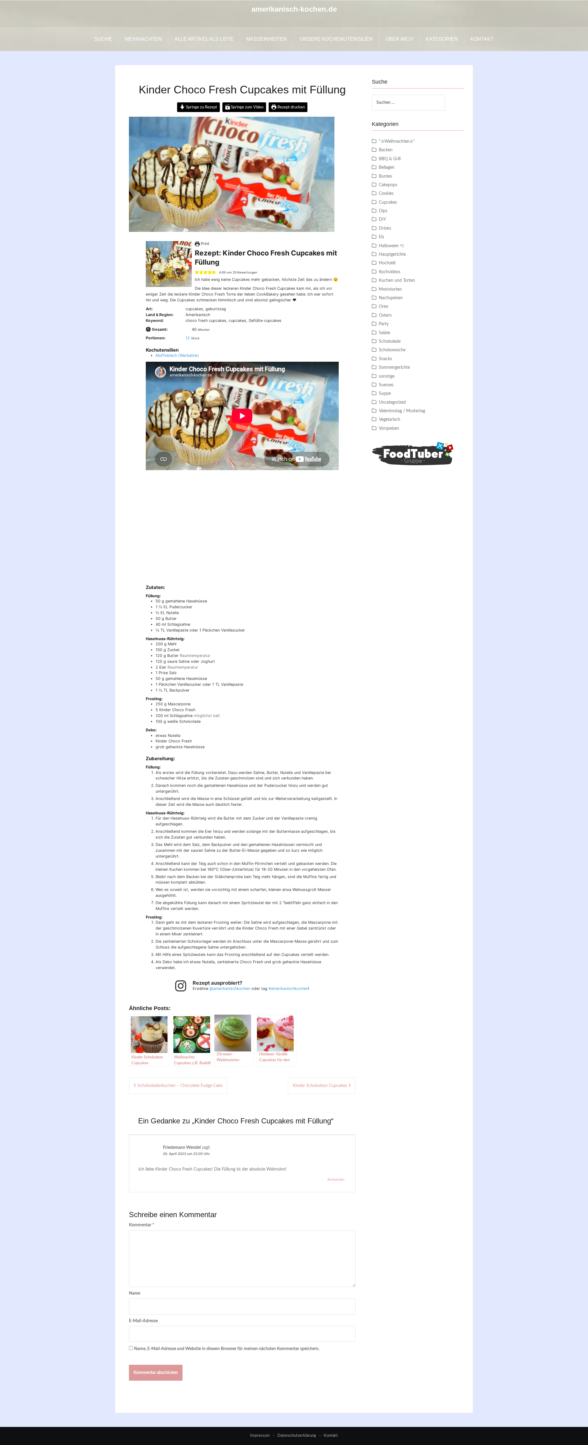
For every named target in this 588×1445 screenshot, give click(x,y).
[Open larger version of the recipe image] (169, 264)
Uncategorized (392, 402)
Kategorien (442, 39)
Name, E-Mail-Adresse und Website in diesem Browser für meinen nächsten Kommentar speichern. (226, 1349)
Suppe (385, 393)
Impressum (260, 1436)
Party (384, 324)
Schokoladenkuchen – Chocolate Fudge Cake (180, 1086)
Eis (381, 237)
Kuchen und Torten (397, 280)
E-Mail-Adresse (143, 1321)
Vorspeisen (389, 428)
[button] (197, 272)
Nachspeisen (391, 298)
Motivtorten (390, 289)
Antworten (336, 1179)
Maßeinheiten (266, 39)
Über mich (399, 39)
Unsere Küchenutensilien (336, 39)
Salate (384, 333)
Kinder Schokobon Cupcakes (320, 1086)
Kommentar (141, 1225)
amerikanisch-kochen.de (294, 9)
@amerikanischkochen (229, 988)
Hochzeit (387, 263)
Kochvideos (389, 272)
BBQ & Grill (390, 159)
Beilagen (386, 167)
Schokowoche (392, 350)
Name (134, 1293)
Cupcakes (388, 202)
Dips (383, 211)
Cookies (386, 193)
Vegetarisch (389, 419)
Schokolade (390, 341)
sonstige (386, 376)
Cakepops (388, 185)
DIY (382, 219)
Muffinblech (166, 355)
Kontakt (482, 39)
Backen (386, 150)
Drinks (385, 228)
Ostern (385, 315)
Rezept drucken (291, 107)
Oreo (383, 306)
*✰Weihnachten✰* (397, 141)
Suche (103, 39)
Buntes (385, 176)
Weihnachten (143, 39)
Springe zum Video (246, 107)
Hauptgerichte (392, 254)
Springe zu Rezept (201, 107)
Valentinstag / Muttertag (402, 411)
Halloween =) (391, 246)
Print (204, 243)
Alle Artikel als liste (204, 39)
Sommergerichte (394, 367)
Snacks (385, 359)
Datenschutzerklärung (296, 1436)
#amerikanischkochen (288, 988)
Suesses (386, 385)
